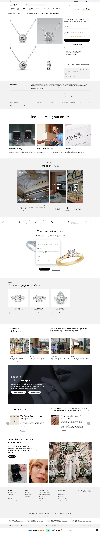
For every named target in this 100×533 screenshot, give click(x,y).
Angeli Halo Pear (60, 308)
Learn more (20, 211)
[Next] (88, 423)
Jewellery (44, 8)
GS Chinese (82, 1)
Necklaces (19, 13)
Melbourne (35, 516)
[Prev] (7, 423)
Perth (44, 516)
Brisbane (40, 516)
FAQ (59, 492)
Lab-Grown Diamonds (12, 500)
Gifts (53, 8)
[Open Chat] (97, 530)
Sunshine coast (68, 516)
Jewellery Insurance (43, 505)
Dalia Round (18, 308)
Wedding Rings (11, 502)
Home (9, 13)
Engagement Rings (12, 492)
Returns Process (61, 496)
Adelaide (47, 516)
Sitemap (61, 525)
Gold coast (62, 516)
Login (78, 9)
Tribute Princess (39, 308)
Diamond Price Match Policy (44, 492)
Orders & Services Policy (62, 498)
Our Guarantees (28, 496)
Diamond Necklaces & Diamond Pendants (31, 13)
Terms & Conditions (55, 525)
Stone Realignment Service (44, 494)
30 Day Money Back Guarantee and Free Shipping (21, 1)
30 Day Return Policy (43, 496)
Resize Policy (41, 500)
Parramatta (57, 516)
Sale (9, 496)
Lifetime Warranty (42, 498)
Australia (30, 516)
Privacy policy (48, 525)
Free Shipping (41, 502)
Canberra (52, 516)
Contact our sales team (76, 61)
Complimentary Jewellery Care (64, 500)
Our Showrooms (28, 494)
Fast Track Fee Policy (43, 507)
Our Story (27, 492)
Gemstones (38, 8)
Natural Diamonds (12, 498)
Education (58, 8)
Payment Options (61, 494)
